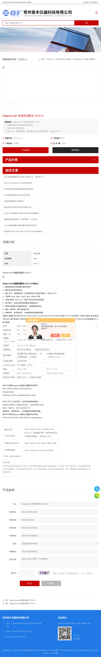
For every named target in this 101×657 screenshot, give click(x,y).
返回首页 (87, 2)
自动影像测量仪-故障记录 (14, 201)
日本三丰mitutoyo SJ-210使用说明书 (18, 183)
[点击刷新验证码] (44, 573)
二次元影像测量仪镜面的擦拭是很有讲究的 (20, 225)
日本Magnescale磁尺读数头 (84, 59)
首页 (43, 59)
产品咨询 (25, 150)
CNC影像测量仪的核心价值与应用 (17, 195)
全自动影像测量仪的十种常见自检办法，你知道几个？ (24, 177)
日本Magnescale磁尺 (63, 59)
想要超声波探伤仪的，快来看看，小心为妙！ (21, 219)
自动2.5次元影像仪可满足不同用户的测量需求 (21, 213)
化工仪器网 (54, 653)
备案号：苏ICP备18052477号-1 (66, 650)
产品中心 (49, 59)
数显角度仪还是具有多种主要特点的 (18, 207)
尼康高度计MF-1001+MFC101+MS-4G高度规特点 (23, 231)
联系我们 (95, 2)
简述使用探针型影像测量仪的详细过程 (18, 189)
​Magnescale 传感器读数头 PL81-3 (22, 600)
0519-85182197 (97, 489)
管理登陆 (82, 650)
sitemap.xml (90, 650)
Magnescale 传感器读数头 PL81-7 (22, 603)
